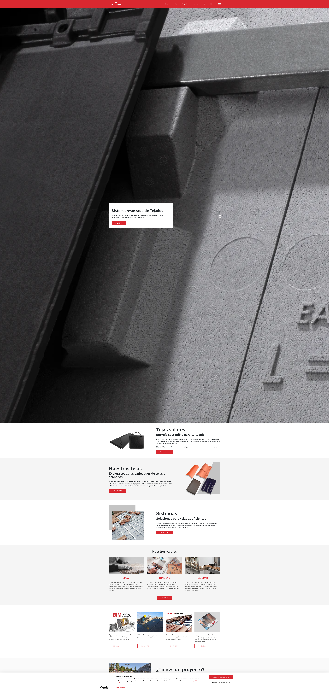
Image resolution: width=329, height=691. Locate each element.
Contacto (196, 4)
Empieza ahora (164, 452)
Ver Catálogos (203, 646)
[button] (220, 213)
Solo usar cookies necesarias (221, 682)
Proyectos (185, 4)
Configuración (120, 687)
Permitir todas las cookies (221, 677)
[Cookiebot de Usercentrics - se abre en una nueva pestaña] (104, 687)
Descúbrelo (119, 223)
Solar (175, 4)
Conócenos (164, 598)
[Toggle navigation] (219, 4)
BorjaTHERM (174, 646)
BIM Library (116, 646)
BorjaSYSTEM (145, 646)
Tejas (166, 4)
